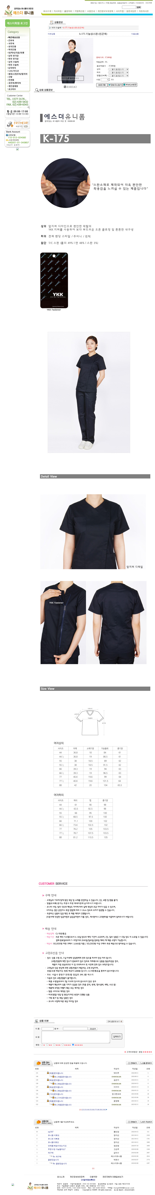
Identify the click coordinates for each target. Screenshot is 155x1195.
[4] (88, 1110)
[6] (93, 1110)
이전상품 (51, 34)
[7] (96, 1110)
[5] (91, 1110)
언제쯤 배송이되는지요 (57, 1146)
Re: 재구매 (57, 1157)
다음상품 (135, 34)
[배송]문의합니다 (56, 1080)
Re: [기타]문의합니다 (63, 1098)
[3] (85, 1110)
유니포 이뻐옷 (53, 1139)
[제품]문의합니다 (56, 1073)
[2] (83, 1110)
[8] (98, 1110)
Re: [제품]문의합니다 (63, 1077)
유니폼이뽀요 (53, 1142)
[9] (101, 1110)
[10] (104, 1110)
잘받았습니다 (53, 1160)
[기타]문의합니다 (56, 1094)
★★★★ (67, 1045)
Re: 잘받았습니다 (60, 1163)
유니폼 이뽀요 (53, 1135)
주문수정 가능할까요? (57, 1149)
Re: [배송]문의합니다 (63, 1084)
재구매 (50, 1153)
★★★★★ (78, 1045)
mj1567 (50, 1132)
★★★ (58, 1045)
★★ (50, 1045)
